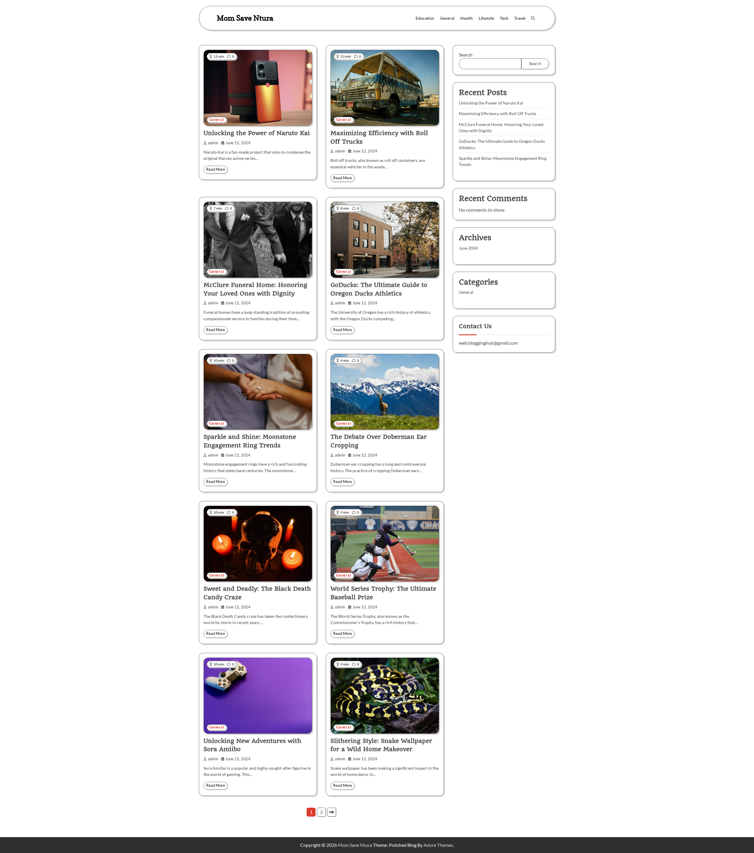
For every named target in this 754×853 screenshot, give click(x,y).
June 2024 (468, 248)
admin (213, 143)
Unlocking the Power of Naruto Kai (257, 133)
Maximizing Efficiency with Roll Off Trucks (497, 113)
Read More (215, 169)
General (447, 18)
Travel (519, 18)
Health (466, 18)
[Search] (532, 18)
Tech (504, 18)
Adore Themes (438, 845)
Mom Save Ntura (245, 17)
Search (465, 54)
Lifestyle (486, 18)
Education (425, 18)
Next (331, 812)
